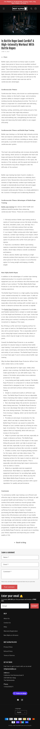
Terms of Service (9, 655)
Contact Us (7, 622)
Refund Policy (8, 651)
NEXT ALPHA (16, 725)
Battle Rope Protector (11, 309)
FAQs (5, 627)
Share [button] (5, 57)
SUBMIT (34, 606)
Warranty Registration (11, 631)
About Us (7, 618)
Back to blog (21, 542)
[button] (4, 9)
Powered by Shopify (25, 725)
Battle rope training (7, 207)
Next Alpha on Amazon (11, 635)
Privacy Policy (8, 647)
